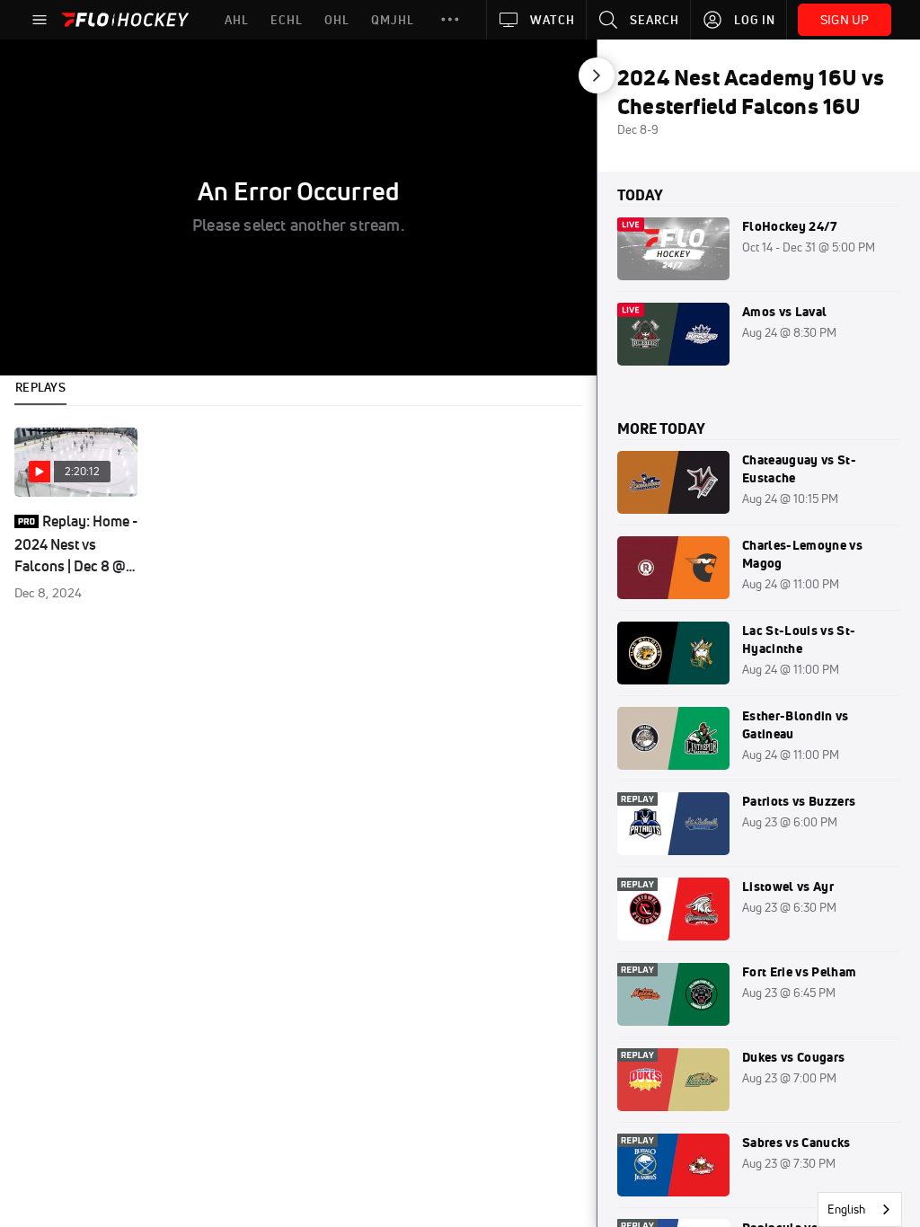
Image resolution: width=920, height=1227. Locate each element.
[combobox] (860, 1209)
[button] (450, 20)
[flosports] (41, 80)
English (846, 1209)
